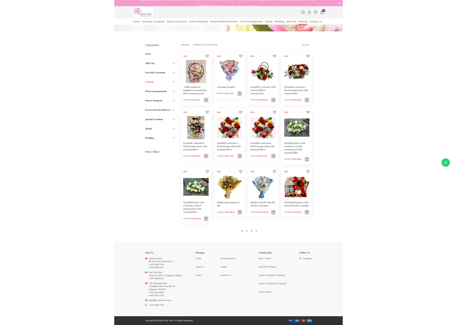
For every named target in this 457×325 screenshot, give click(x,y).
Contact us (316, 21)
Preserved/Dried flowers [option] (157, 109)
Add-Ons (291, 21)
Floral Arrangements (251, 21)
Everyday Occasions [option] (155, 72)
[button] (206, 99)
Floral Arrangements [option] (156, 91)
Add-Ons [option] (149, 63)
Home (136, 21)
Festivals (303, 21)
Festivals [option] (149, 81)
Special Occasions (176, 21)
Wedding (279, 21)
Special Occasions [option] (154, 119)
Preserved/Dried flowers (224, 21)
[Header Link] (339, 3)
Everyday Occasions (153, 21)
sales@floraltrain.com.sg (160, 300)
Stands (269, 21)
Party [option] (148, 53)
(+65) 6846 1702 (156, 305)
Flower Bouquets (198, 21)
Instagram (307, 258)
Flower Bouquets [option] (153, 100)
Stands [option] (148, 128)
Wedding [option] (149, 138)
